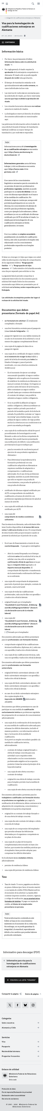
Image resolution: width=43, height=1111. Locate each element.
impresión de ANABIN (13, 699)
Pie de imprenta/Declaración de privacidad (17, 1092)
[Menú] (38, 3)
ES (7, 3)
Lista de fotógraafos (17, 331)
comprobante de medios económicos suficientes (19, 518)
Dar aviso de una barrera (10, 1099)
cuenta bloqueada (12, 546)
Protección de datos (9, 1089)
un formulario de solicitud (15, 321)
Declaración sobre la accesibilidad (13, 1096)
